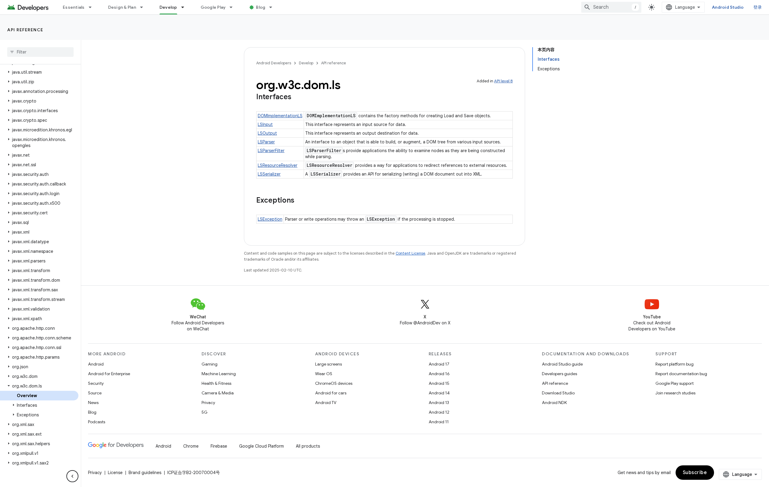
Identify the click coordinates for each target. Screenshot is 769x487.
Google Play (213, 7)
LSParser (266, 142)
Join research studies (675, 393)
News (93, 402)
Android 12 (439, 412)
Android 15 (439, 383)
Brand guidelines (145, 472)
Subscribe (695, 473)
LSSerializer (269, 174)
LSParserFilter (271, 150)
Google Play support (674, 383)
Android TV (325, 402)
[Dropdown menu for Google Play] (234, 7)
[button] (39, 72)
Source (95, 393)
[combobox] (611, 7)
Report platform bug (674, 364)
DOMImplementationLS (280, 115)
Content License (410, 253)
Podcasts (96, 421)
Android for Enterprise (109, 373)
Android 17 (439, 364)
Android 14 (439, 393)
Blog (260, 7)
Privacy (208, 402)
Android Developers (273, 63)
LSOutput (267, 133)
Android (96, 364)
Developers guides (559, 373)
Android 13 (439, 402)
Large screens (328, 364)
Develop (168, 7)
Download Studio (558, 393)
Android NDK (554, 402)
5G (205, 412)
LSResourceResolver (277, 165)
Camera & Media (218, 393)
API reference (25, 29)
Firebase (219, 446)
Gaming (209, 364)
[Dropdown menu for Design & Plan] (144, 7)
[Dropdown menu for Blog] (273, 7)
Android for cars (330, 393)
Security (96, 383)
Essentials (74, 7)
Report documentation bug (681, 373)
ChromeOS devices (333, 383)
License (115, 472)
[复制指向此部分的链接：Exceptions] (300, 200)
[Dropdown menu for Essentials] (93, 7)
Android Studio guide (562, 364)
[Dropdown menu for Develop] (185, 7)
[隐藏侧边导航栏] (72, 476)
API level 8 (503, 81)
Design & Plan (122, 7)
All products (308, 446)
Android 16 (439, 373)
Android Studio (728, 7)
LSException (270, 219)
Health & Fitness (216, 383)
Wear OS (323, 373)
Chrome (191, 446)
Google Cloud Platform (261, 446)
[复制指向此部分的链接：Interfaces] (297, 97)
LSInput (265, 124)
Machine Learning (219, 373)
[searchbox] (40, 52)
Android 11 (439, 421)
